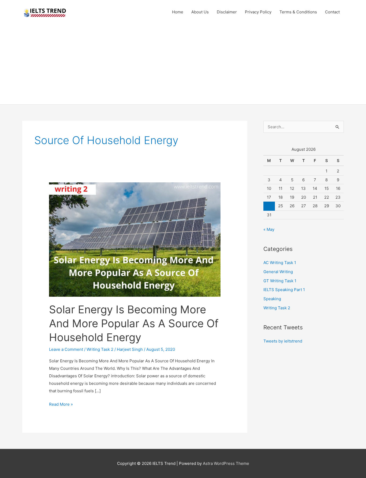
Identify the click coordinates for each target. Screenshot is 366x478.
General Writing (278, 271)
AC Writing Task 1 (279, 262)
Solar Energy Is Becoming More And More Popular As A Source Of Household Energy (133, 323)
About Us (200, 11)
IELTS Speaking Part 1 (284, 289)
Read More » (61, 404)
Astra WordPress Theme (226, 463)
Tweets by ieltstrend (282, 341)
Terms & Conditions (298, 11)
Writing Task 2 (100, 349)
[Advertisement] (183, 64)
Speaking (272, 298)
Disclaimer (227, 11)
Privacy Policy (258, 11)
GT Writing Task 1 (279, 280)
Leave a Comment (66, 349)
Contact (332, 11)
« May (268, 229)
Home (177, 11)
